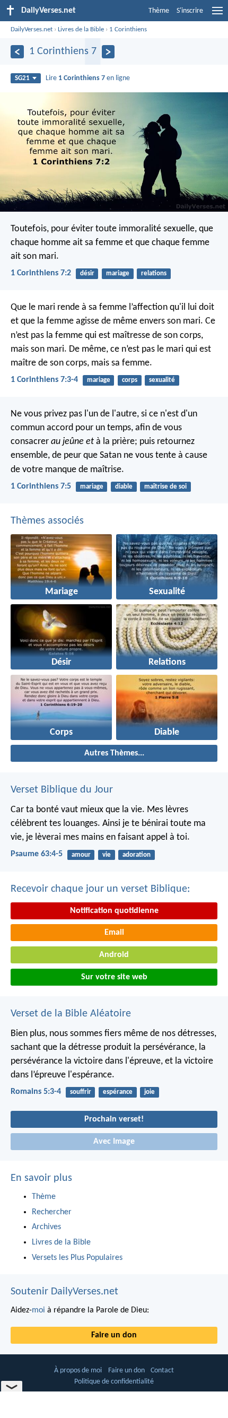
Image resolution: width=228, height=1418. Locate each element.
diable (124, 486)
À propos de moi (78, 1370)
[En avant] (108, 51)
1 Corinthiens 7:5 (41, 486)
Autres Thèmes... (114, 753)
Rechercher (52, 1212)
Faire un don (114, 1335)
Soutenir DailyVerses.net (64, 1291)
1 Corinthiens (128, 29)
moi (38, 1310)
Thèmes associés (47, 521)
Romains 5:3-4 (36, 1092)
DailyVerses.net (31, 29)
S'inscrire (190, 11)
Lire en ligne (88, 78)
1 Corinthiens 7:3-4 (44, 380)
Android (114, 955)
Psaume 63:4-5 (37, 854)
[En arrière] (17, 51)
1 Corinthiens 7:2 (41, 273)
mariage (117, 273)
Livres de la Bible (81, 29)
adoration (136, 854)
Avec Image (114, 1141)
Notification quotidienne (114, 911)
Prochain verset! (114, 1119)
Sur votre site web (114, 977)
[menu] (217, 15)
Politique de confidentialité (114, 1382)
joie (149, 1092)
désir (87, 273)
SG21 (22, 78)
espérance (118, 1092)
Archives (46, 1227)
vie (106, 854)
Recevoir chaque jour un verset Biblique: (100, 889)
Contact (162, 1370)
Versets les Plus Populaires (77, 1258)
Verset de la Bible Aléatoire (71, 1013)
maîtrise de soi (165, 486)
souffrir (80, 1092)
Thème (158, 11)
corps (129, 380)
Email (114, 932)
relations (153, 273)
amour (81, 854)
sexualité (162, 380)
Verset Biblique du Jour (62, 790)
